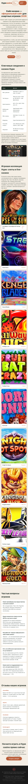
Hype (6, 3)
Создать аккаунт (21, 3)
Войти (18, 56)
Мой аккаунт (14, 3)
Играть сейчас (11, 56)
